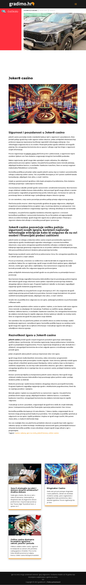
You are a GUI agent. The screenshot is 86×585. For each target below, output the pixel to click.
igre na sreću (31, 433)
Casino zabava (20, 433)
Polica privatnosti (53, 582)
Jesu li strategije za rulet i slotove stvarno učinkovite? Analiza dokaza (24, 490)
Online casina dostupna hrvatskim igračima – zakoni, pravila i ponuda (22, 541)
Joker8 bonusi (42, 433)
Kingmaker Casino (56, 488)
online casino (54, 433)
